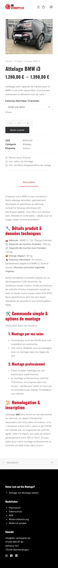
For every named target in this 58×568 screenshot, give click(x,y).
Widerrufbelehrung (19, 519)
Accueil (8, 61)
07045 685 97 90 (14, 541)
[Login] (37, 7)
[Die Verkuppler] (14, 7)
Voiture (26, 148)
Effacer (8, 112)
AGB (11, 515)
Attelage (18, 61)
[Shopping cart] (42, 7)
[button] (51, 7)
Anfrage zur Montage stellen (24, 492)
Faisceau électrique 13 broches (22, 100)
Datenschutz (15, 511)
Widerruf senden (17, 523)
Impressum (15, 507)
